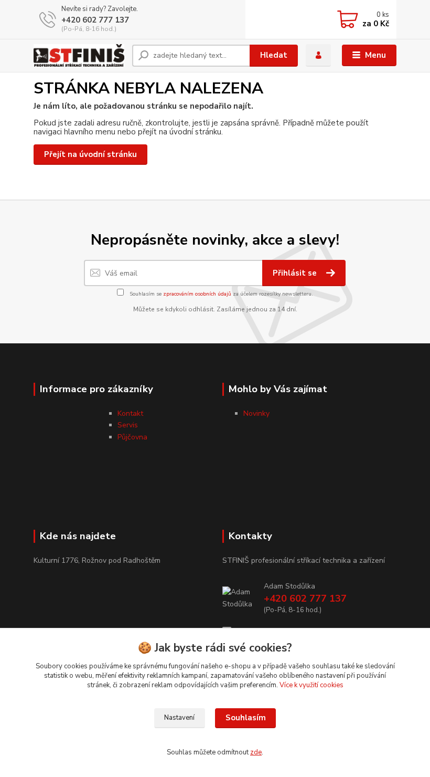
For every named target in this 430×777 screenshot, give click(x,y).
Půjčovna (132, 437)
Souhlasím (245, 717)
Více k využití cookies (311, 685)
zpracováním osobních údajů (197, 294)
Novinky (256, 413)
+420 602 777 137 (95, 20)
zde (256, 752)
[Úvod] (79, 55)
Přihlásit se (296, 273)
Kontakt (130, 413)
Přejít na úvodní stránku (90, 154)
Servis (127, 425)
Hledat (273, 55)
